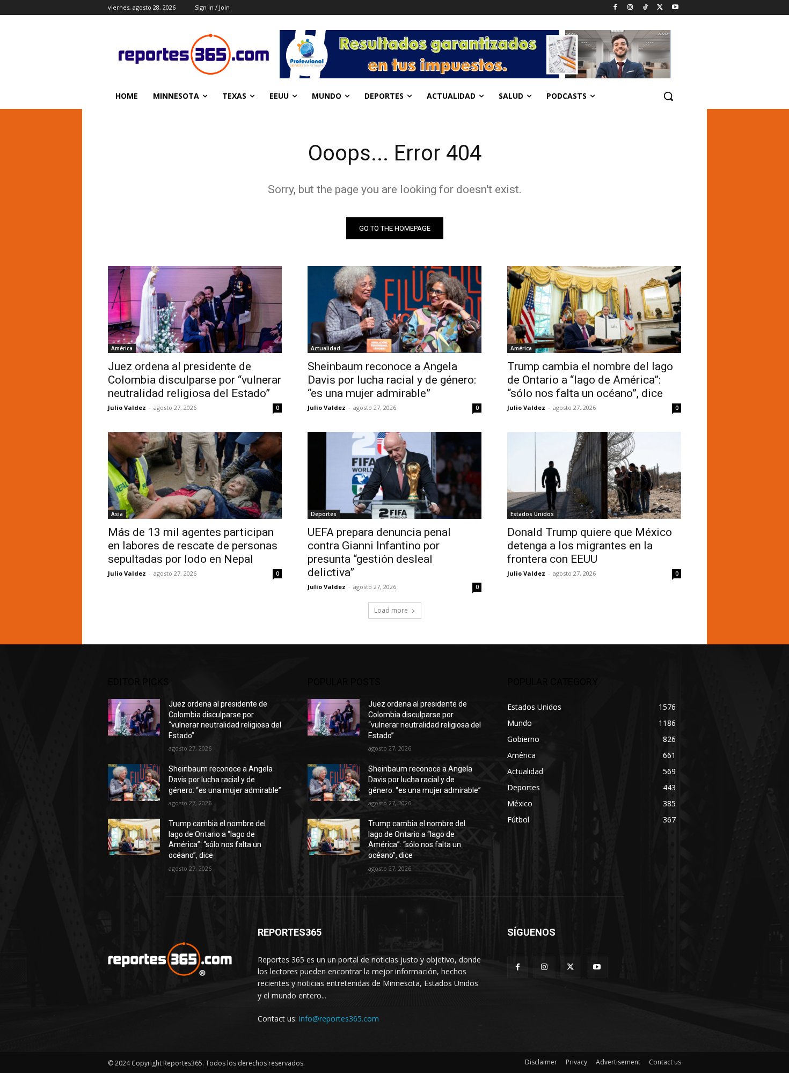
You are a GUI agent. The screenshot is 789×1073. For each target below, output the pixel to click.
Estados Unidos (532, 514)
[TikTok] (645, 8)
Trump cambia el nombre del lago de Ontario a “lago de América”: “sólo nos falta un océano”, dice (590, 380)
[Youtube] (675, 8)
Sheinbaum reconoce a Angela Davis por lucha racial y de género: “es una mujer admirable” (392, 380)
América (122, 348)
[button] (668, 96)
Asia (117, 514)
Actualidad (325, 348)
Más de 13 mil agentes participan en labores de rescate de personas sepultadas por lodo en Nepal (192, 545)
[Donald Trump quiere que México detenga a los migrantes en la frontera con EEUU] (594, 475)
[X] (660, 8)
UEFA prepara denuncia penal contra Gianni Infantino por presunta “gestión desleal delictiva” (379, 552)
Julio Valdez (127, 407)
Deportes (324, 514)
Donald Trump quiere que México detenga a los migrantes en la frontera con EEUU (589, 545)
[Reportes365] (194, 54)
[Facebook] (615, 8)
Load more (391, 610)
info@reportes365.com (339, 1018)
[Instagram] (630, 8)
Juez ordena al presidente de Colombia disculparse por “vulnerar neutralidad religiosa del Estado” (194, 380)
